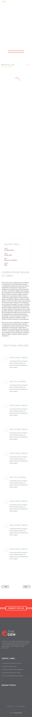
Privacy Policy (21, 706)
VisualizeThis (18, 713)
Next (26, 586)
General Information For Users (12, 663)
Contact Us (10, 706)
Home (21, 5)
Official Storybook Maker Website (13, 669)
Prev (6, 586)
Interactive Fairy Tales (9, 666)
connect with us (16, 608)
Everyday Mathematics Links (11, 673)
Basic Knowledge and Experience (13, 676)
